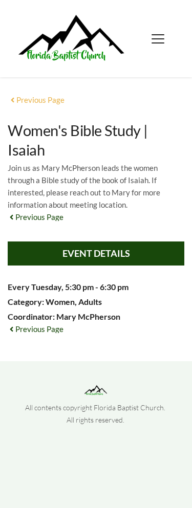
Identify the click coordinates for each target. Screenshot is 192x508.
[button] (158, 38)
